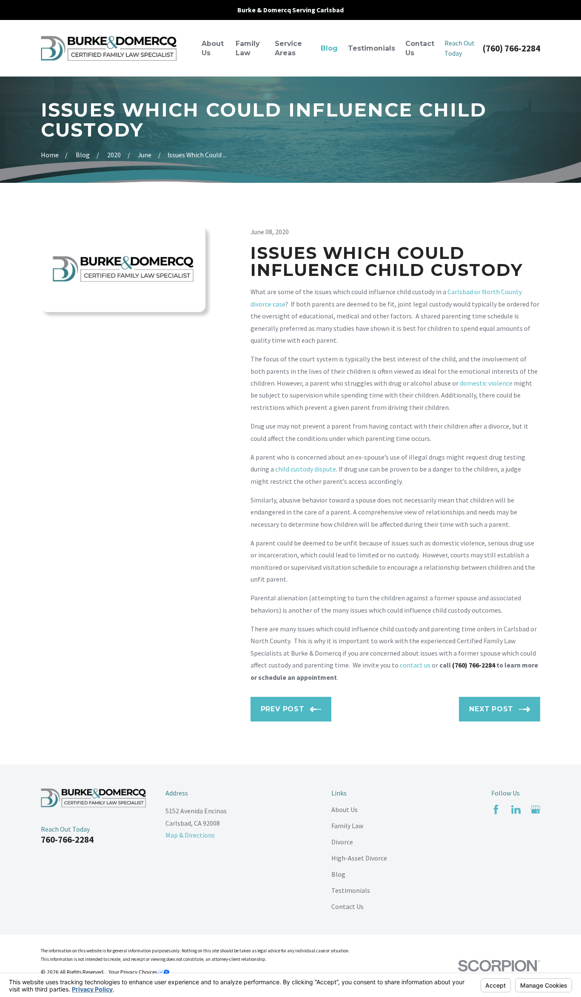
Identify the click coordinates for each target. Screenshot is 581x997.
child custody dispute (305, 469)
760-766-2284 (67, 839)
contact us (415, 665)
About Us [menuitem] (213, 48)
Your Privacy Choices (133, 972)
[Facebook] (496, 809)
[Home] (109, 48)
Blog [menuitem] (329, 48)
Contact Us (347, 906)
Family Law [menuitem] (247, 48)
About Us (344, 809)
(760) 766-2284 (511, 48)
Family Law (347, 825)
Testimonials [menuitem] (371, 48)
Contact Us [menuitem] (419, 48)
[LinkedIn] (516, 809)
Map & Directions (190, 835)
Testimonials (350, 890)
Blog (338, 874)
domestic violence (486, 383)
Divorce (342, 842)
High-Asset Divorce (359, 858)
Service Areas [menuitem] (288, 48)
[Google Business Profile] (535, 809)
